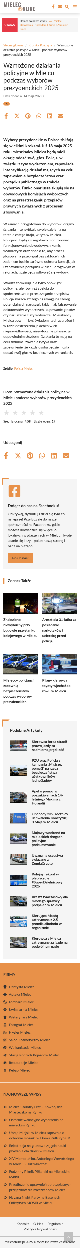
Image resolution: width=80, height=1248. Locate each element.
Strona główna (13, 45)
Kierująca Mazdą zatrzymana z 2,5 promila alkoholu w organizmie (47, 922)
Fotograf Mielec (21, 1025)
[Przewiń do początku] (68, 1236)
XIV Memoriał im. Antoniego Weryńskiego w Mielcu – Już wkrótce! (41, 1161)
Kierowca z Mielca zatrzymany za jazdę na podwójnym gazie (50, 942)
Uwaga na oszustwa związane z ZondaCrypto (47, 859)
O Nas (38, 1224)
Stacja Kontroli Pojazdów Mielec (34, 1055)
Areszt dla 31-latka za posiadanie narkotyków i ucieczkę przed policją (59, 630)
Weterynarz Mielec (23, 1017)
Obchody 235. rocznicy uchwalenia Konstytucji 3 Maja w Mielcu (50, 818)
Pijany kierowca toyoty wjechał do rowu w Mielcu (56, 686)
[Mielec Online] (18, 6)
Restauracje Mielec (23, 1063)
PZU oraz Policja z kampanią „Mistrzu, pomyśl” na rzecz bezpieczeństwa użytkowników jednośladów (47, 770)
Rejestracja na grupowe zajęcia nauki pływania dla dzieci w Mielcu (37, 1148)
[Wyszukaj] (67, 7)
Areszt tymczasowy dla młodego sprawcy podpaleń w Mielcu (50, 901)
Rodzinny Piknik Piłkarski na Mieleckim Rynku (39, 1174)
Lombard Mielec (21, 1002)
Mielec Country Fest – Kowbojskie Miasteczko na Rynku (35, 1109)
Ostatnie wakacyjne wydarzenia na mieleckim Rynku (36, 1122)
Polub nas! (20, 558)
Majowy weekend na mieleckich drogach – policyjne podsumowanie (48, 839)
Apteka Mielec (20, 994)
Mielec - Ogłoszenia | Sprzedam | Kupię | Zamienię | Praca (44, 25)
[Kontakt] (59, 6)
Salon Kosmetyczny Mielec (29, 1040)
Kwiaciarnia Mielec (23, 1010)
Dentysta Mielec (21, 987)
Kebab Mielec (19, 1070)
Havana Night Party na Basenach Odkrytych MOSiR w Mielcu (34, 1200)
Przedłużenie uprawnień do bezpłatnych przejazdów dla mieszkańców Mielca (40, 1187)
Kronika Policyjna (40, 45)
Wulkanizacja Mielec (25, 1047)
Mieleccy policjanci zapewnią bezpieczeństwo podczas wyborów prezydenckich (18, 691)
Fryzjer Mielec (20, 1032)
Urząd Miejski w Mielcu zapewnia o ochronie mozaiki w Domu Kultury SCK (39, 1135)
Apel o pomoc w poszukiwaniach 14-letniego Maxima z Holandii (47, 797)
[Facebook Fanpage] (53, 6)
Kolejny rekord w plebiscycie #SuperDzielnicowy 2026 (47, 880)
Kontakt (22, 1224)
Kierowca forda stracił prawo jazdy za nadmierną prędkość (49, 746)
